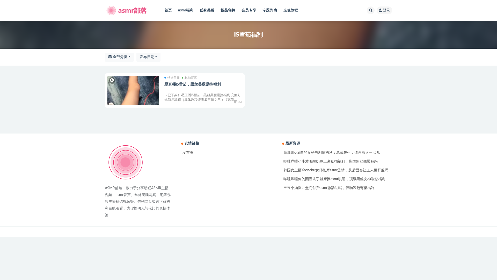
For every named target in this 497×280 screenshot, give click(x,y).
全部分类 (119, 57)
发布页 (187, 153)
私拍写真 (191, 77)
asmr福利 (185, 10)
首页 (168, 10)
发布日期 (147, 57)
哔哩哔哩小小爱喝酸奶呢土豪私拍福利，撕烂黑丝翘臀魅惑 (330, 161)
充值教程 (290, 10)
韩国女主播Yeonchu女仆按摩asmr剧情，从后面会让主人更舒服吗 (335, 170)
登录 (386, 10)
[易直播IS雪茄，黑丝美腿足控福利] (133, 90)
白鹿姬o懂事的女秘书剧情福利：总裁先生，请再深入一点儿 (331, 153)
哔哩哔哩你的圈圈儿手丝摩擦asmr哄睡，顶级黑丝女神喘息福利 (334, 179)
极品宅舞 (228, 10)
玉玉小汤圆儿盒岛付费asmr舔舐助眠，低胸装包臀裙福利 (329, 188)
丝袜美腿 (207, 10)
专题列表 (269, 10)
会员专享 (249, 10)
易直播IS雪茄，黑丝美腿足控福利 (192, 84)
